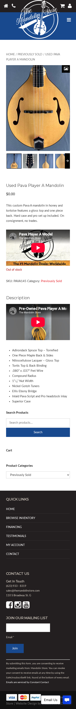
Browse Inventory (20, 518)
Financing (14, 527)
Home (10, 54)
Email (10, 637)
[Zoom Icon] (66, 69)
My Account (15, 545)
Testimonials (16, 536)
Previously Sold (30, 54)
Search (38, 432)
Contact (12, 554)
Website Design (26, 703)
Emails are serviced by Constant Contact (27, 682)
